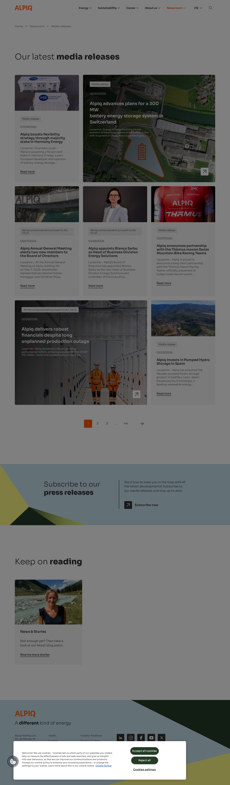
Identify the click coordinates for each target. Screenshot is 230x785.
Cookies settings (144, 769)
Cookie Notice (103, 765)
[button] (13, 761)
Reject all (144, 760)
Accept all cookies (144, 750)
